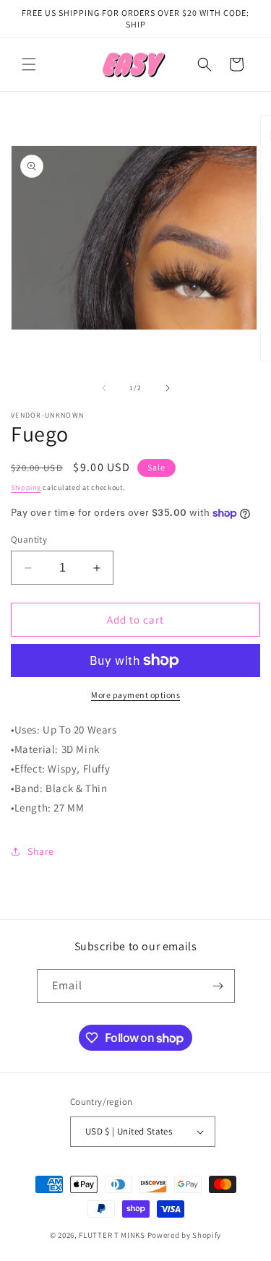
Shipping (26, 487)
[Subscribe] (218, 986)
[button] (29, 64)
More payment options (135, 694)
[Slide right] (168, 388)
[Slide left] (104, 388)
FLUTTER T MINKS (112, 1235)
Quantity (29, 539)
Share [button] (40, 851)
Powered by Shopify (184, 1235)
